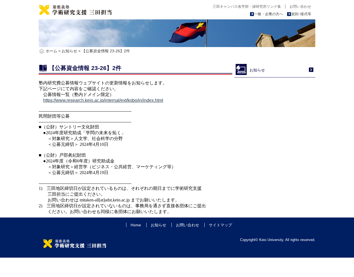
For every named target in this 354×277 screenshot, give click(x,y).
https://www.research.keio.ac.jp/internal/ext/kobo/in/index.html (103, 100)
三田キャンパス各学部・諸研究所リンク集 (247, 6)
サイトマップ (220, 225)
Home (136, 225)
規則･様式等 (301, 14)
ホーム (51, 51)
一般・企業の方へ (268, 14)
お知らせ (69, 51)
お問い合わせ (300, 6)
